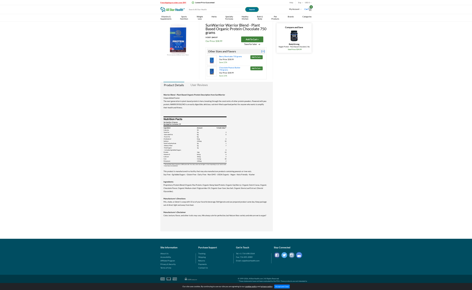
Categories (307, 16)
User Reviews (199, 85)
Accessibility (165, 257)
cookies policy (251, 286)
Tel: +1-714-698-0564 (245, 253)
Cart (308, 9)
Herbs (214, 16)
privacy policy (266, 286)
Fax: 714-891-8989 (244, 257)
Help (291, 2)
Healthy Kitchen (245, 17)
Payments (202, 264)
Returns (201, 260)
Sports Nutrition (184, 17)
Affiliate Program (167, 260)
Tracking (201, 253)
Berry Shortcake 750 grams (230, 56)
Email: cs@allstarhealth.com (247, 260)
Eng (299, 2)
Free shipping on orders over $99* (173, 2)
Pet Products (275, 17)
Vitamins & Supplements (165, 17)
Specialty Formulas (229, 17)
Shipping (202, 257)
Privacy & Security (168, 264)
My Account (294, 9)
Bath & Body (260, 17)
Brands (291, 16)
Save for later (250, 44)
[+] (263, 51)
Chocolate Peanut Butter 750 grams (229, 68)
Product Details (174, 85)
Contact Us (203, 268)
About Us (164, 253)
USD (307, 2)
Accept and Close (282, 286)
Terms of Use (165, 268)
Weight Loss (200, 17)
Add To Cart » (252, 39)
